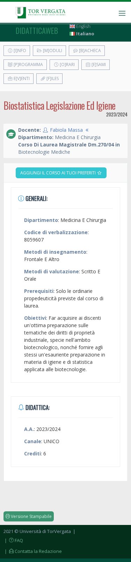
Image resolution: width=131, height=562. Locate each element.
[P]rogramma (28, 64)
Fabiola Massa (66, 130)
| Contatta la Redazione (32, 551)
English (82, 26)
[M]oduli (52, 50)
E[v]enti (21, 78)
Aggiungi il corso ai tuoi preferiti (58, 173)
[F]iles (52, 78)
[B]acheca (89, 50)
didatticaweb (37, 30)
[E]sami (98, 64)
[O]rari (67, 64)
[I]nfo (19, 50)
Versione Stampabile (31, 516)
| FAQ (13, 540)
